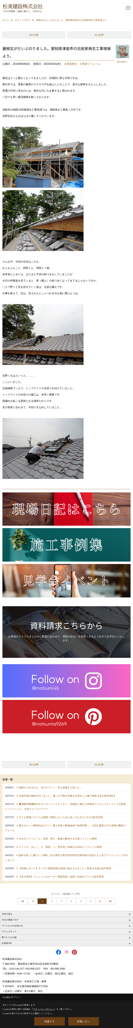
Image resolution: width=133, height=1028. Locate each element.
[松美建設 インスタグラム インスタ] (66, 680)
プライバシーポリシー (43, 1009)
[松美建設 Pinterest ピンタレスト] (66, 716)
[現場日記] (66, 509)
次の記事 (99, 35)
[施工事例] (66, 544)
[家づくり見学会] (66, 580)
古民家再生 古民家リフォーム (82, 64)
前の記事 (33, 35)
